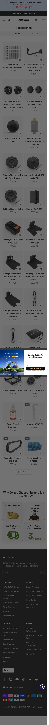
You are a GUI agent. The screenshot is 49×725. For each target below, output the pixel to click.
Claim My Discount (35, 368)
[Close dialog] (46, 351)
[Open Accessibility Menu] (42, 687)
